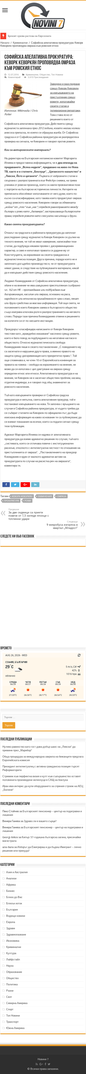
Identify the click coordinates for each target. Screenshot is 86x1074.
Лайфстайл (13, 959)
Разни (9, 990)
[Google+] (41, 1064)
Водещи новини (15, 915)
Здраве (10, 928)
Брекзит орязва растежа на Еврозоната (29, 35)
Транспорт (12, 1021)
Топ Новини (57, 74)
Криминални (20, 42)
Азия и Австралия (17, 872)
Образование (14, 971)
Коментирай (14, 77)
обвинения (45, 496)
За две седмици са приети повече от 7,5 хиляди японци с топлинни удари (28, 514)
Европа (10, 922)
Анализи (11, 878)
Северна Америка (16, 1003)
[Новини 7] (43, 15)
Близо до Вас (14, 897)
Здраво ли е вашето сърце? (40, 821)
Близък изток (14, 903)
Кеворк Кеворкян (22, 496)
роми (27, 500)
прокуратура (11, 500)
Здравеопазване (16, 934)
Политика (12, 984)
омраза (61, 496)
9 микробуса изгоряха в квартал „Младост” (62, 524)
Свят (9, 996)
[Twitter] (49, 1064)
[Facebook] (45, 1064)
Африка (11, 884)
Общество (44, 74)
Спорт (9, 1009)
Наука (9, 965)
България (12, 909)
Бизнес (10, 890)
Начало (4, 42)
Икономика (12, 940)
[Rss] (36, 1064)
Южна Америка (15, 1028)
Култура (11, 953)
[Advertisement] (43, 596)
